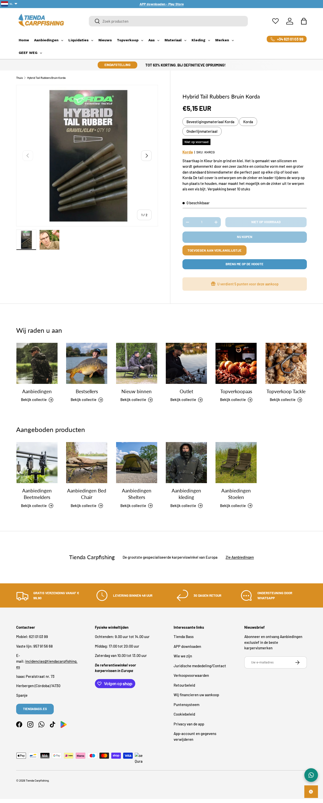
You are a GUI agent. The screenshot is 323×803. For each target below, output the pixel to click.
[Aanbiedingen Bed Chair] (86, 462)
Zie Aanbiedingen (240, 557)
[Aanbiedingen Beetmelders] (37, 462)
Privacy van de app (189, 724)
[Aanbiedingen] (37, 363)
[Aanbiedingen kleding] (186, 462)
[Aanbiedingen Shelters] (136, 462)
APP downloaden (187, 646)
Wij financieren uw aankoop (196, 694)
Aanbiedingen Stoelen (236, 494)
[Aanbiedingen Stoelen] (236, 462)
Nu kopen (244, 237)
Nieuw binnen (136, 391)
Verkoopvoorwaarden (191, 675)
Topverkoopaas (236, 391)
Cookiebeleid (184, 714)
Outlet (186, 391)
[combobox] (168, 21)
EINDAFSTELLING (117, 65)
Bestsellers (87, 391)
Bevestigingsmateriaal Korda (210, 121)
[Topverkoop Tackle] (286, 363)
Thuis (19, 77)
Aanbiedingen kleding (186, 494)
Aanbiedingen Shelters (136, 494)
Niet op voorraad (266, 222)
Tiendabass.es (35, 709)
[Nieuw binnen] (136, 363)
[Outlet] (186, 363)
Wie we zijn (183, 656)
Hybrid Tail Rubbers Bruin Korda (46, 77)
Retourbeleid (184, 685)
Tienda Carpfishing (37, 780)
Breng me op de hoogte (244, 264)
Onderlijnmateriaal (202, 131)
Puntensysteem (186, 704)
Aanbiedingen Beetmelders (37, 494)
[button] (303, 21)
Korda (248, 121)
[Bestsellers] (86, 363)
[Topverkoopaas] (236, 363)
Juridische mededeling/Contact (200, 665)
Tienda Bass (184, 636)
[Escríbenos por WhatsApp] (311, 775)
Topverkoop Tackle (286, 391)
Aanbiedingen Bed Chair (86, 494)
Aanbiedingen (37, 391)
